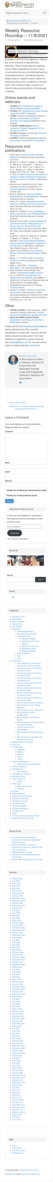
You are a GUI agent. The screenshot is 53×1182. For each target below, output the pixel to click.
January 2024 (17, 954)
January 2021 (17, 1043)
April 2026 (16, 888)
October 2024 (17, 932)
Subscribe (14, 533)
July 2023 (16, 969)
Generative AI (17, 769)
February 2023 (18, 982)
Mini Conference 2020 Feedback (30, 702)
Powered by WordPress (30, 1174)
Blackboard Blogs (29, 638)
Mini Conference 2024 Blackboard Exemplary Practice (30, 723)
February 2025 (18, 923)
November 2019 (18, 1077)
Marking (20, 752)
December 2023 (18, 957)
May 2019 (16, 1092)
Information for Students (21, 774)
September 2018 (18, 1112)
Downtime (16, 744)
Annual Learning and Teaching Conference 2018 (29, 669)
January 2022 (17, 1013)
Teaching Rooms (18, 803)
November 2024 (18, 930)
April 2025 (16, 918)
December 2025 (18, 898)
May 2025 (16, 915)
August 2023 (17, 967)
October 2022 (17, 991)
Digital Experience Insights (22, 742)
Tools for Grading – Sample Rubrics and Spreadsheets (26, 195)
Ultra (19, 656)
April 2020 (16, 1065)
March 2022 (17, 1009)
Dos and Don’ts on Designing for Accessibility (25, 276)
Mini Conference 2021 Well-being (30, 710)
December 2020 (18, 1045)
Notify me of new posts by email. (22, 495)
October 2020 (17, 1050)
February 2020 (18, 1070)
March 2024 (17, 950)
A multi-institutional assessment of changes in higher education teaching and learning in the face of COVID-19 (28, 176)
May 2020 (16, 1063)
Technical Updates (19, 806)
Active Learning (18, 621)
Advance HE (17, 624)
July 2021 (16, 1028)
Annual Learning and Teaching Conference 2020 (29, 674)
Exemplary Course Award (27, 633)
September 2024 (18, 935)
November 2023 (18, 959)
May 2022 (16, 1004)
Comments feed (18, 1150)
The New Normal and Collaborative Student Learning (28, 313)
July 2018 (16, 1117)
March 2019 (17, 1097)
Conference (16, 661)
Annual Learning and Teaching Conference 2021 (29, 679)
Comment (9, 431)
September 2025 (18, 905)
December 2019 (18, 1075)
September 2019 (18, 1082)
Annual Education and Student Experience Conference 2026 (29, 664)
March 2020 (17, 1068)
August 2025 (17, 908)
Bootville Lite (10, 1174)
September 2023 (18, 964)
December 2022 (18, 986)
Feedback (21, 749)
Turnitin (20, 759)
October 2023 (17, 962)
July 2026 (16, 881)
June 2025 (16, 913)
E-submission (17, 747)
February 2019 (18, 1100)
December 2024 (18, 927)
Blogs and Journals (24, 786)
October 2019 (17, 1080)
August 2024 (17, 937)
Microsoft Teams (18, 776)
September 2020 (18, 1053)
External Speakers (19, 766)
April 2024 (16, 947)
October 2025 (17, 903)
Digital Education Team (17, 12)
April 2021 (16, 1036)
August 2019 (17, 1085)
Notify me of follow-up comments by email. (27, 490)
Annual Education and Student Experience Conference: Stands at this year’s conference (27, 847)
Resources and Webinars (20, 20)
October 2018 (17, 1109)
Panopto (15, 791)
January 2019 (17, 1102)
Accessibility (17, 619)
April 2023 (16, 977)
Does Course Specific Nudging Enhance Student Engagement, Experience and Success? (28, 243)
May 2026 (16, 886)
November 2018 (18, 1107)
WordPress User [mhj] (34, 40)
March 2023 (17, 979)
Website (8, 481)
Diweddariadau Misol (25, 631)
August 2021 (17, 1026)
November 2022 (18, 989)
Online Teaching (18, 779)
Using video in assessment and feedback (27, 140)
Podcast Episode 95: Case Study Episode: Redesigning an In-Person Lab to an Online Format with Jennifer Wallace (28, 225)
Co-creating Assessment (26, 187)
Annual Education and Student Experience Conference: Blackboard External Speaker (26, 839)
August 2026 (17, 878)
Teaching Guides (17, 287)
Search (10, 575)
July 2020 (16, 1058)
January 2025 (17, 925)
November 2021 (18, 1018)
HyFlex (20, 781)
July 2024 (16, 940)
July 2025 (16, 910)
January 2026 (17, 895)
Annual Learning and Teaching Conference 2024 (29, 693)
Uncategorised (18, 811)
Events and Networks (20, 761)
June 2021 (16, 1031)
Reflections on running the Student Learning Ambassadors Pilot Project (26, 407)
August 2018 (17, 1114)
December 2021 (18, 1016)
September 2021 (18, 1023)
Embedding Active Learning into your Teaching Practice (28, 212)
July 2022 (16, 999)
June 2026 (16, 883)
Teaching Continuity (20, 801)
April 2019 (16, 1095)
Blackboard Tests (28, 648)
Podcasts (20, 788)
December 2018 (18, 1104)
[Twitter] (13, 597)
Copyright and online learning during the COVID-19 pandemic (29, 112)
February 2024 (18, 952)
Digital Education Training (22, 852)
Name (7, 462)
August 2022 (17, 996)
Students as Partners (20, 798)
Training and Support (20, 808)
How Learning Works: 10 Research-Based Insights (26, 251)
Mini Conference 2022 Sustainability (25, 713)
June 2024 (16, 942)
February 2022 (18, 1011)
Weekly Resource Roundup (23, 818)
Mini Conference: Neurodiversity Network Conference (29, 738)
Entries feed (17, 1148)
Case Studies (22, 771)
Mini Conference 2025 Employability (25, 728)
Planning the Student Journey (30, 272)
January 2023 (17, 984)
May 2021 (16, 1033)
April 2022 (16, 1006)
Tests (19, 756)
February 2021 (18, 1041)
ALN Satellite (17, 626)
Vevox (14, 813)
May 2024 (16, 945)
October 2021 (17, 1021)
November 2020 (18, 1048)
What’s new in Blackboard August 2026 (27, 859)
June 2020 (16, 1060)
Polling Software (18, 793)
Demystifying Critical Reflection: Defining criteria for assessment (28, 202)
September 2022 (18, 994)
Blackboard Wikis (28, 651)
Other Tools (16, 783)
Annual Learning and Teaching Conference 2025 (29, 698)
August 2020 (17, 1055)
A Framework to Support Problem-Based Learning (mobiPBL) (26, 107)
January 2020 (17, 1072)
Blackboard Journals (30, 646)
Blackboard (16, 629)
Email (7, 471)
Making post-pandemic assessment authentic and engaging (25, 119)
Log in (14, 1145)
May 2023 (16, 974)
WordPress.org (18, 1153)
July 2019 (16, 1087)
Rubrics (20, 754)
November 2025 (18, 900)
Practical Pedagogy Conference (28, 134)
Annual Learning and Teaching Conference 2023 (29, 689)
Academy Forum (18, 616)
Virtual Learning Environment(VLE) (25, 815)
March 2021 (17, 1038)
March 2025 (17, 920)
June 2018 (16, 1119)
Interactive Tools (23, 636)
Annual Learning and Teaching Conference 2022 (29, 684)
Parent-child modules (16, 402)
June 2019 (16, 1090)
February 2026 (18, 893)
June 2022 (16, 1001)
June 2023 (16, 972)
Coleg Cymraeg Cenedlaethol (28, 764)
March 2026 (17, 891)
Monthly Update (23, 653)
